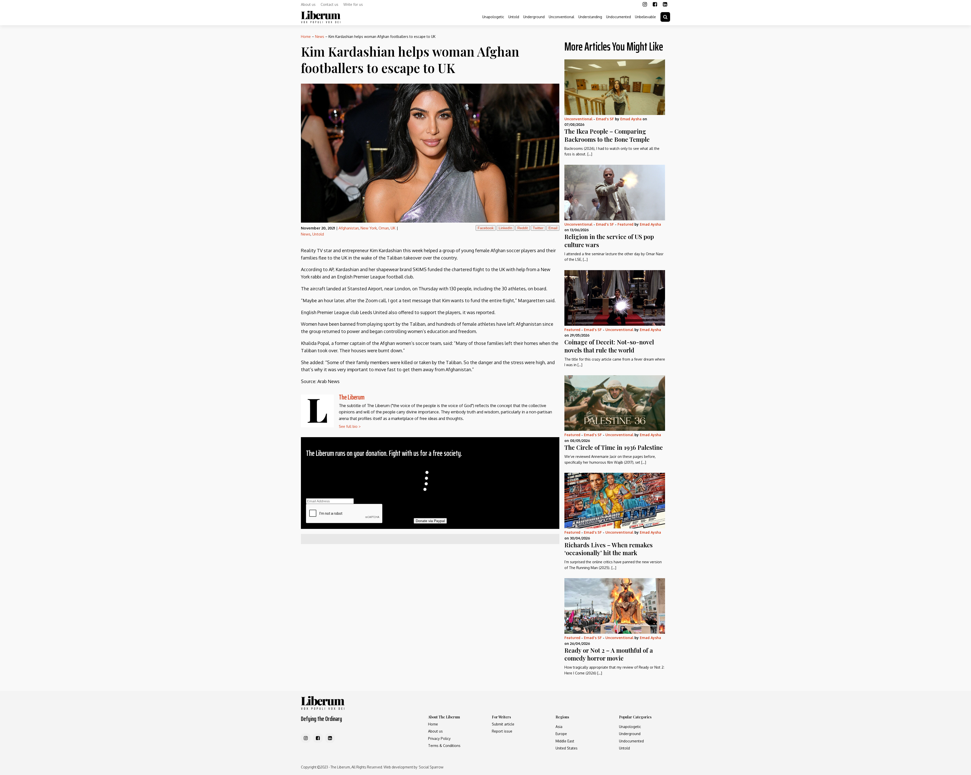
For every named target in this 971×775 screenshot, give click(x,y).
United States (567, 748)
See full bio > (350, 426)
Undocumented (618, 17)
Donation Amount (430, 467)
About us (308, 4)
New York (369, 228)
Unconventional (561, 17)
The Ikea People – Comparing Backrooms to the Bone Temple (607, 135)
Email (552, 228)
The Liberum (352, 397)
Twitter (538, 228)
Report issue (502, 731)
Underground (534, 17)
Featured (625, 224)
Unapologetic (493, 17)
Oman (384, 228)
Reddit (522, 228)
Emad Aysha (631, 119)
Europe (561, 734)
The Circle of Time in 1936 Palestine (613, 447)
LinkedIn (505, 228)
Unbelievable (645, 17)
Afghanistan (349, 228)
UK (393, 228)
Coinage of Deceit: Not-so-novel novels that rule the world (609, 346)
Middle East (565, 741)
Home (306, 36)
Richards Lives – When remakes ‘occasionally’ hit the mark (608, 549)
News (319, 36)
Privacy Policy (439, 738)
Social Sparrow (431, 767)
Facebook (486, 228)
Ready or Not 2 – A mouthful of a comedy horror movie (608, 654)
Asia (559, 726)
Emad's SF (605, 119)
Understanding (590, 17)
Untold (513, 17)
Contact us (329, 4)
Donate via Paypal (430, 521)
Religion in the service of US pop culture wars (609, 240)
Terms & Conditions (444, 745)
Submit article (503, 724)
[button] (665, 17)
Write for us (353, 4)
